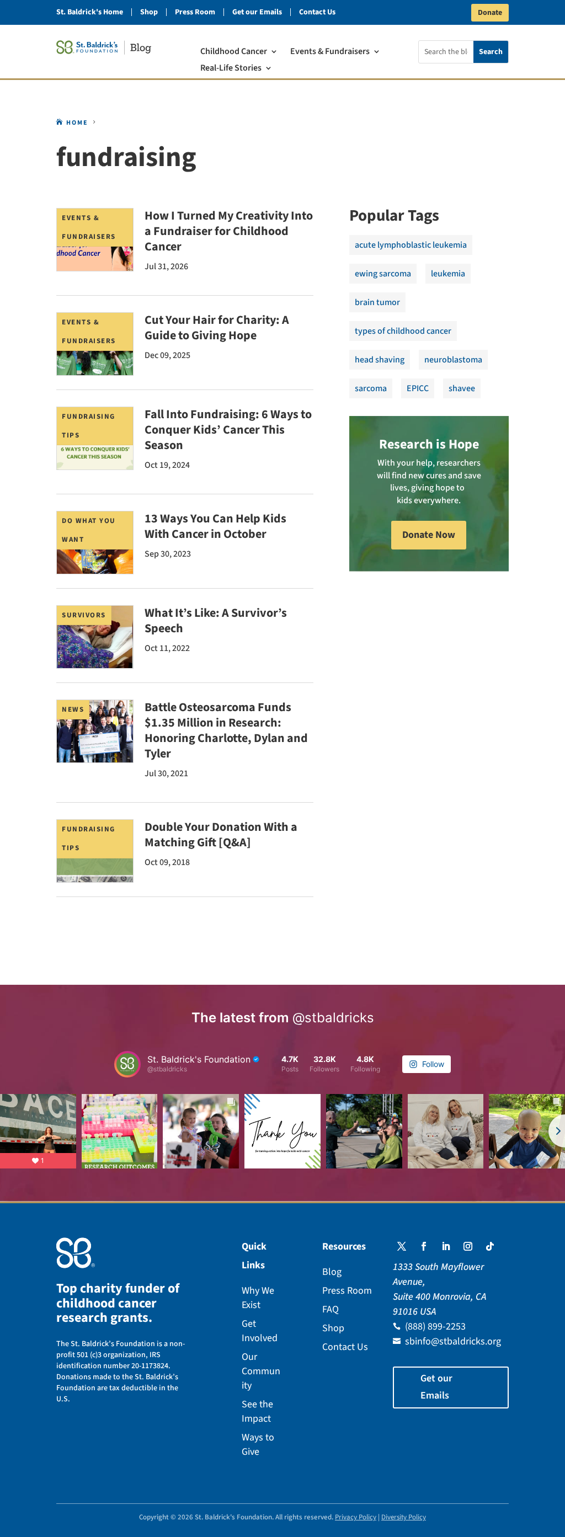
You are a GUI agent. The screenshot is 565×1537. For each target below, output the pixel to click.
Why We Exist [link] (258, 1298)
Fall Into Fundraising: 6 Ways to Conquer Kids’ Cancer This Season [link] (228, 429)
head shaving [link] (379, 360)
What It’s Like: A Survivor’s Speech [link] (216, 620)
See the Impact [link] (257, 1411)
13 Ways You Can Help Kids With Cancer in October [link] (215, 526)
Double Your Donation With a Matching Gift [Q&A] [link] (221, 834)
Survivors (84, 615)
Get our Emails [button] (436, 1386)
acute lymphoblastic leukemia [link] (411, 245)
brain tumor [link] (377, 302)
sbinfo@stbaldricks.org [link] (453, 1341)
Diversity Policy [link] (403, 1517)
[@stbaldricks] (127, 1064)
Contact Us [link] (317, 12)
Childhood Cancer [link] (233, 52)
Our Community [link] (261, 1371)
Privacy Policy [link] (355, 1517)
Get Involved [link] (260, 1331)
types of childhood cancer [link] (403, 331)
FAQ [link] (330, 1309)
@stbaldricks (333, 1018)
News (73, 709)
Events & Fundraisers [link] (330, 52)
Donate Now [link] (428, 535)
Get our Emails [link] (257, 12)
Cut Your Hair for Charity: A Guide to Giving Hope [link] (217, 327)
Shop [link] (149, 12)
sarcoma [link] (371, 388)
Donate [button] (490, 12)
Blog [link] (332, 1272)
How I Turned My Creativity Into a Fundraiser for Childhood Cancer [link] (229, 231)
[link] (103, 47)
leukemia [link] (448, 274)
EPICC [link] (418, 388)
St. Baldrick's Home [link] (89, 12)
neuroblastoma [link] (453, 360)
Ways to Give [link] (258, 1445)
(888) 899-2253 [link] (435, 1326)
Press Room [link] (195, 12)
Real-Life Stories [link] (231, 69)
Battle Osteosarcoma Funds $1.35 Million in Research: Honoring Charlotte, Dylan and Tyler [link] (226, 730)
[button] (402, 1246)
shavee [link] (462, 388)
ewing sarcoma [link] (383, 274)
